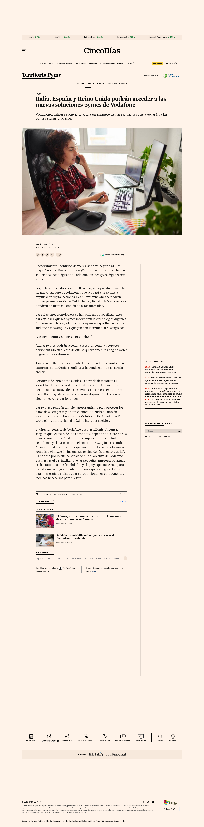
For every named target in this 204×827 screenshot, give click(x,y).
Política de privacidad (77, 821)
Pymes (88, 83)
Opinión (120, 63)
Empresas (40, 558)
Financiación (124, 83)
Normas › (123, 501)
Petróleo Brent (90, 37)
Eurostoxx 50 (122, 37)
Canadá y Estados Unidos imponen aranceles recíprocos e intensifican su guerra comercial (161, 369)
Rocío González (45, 244)
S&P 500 (59, 37)
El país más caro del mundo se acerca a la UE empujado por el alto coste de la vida (162, 402)
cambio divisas (105, 740)
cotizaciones (141, 740)
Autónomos (79, 83)
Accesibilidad (90, 821)
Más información (42, 571)
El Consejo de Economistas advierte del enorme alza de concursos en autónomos (90, 518)
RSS (102, 821)
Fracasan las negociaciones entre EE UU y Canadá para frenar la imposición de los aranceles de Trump (163, 391)
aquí (94, 571)
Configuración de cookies (59, 821)
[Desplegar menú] (24, 50)
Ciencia (116, 558)
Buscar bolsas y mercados (158, 423)
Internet (49, 558)
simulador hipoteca (49, 740)
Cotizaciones (81, 63)
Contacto (25, 821)
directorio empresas (122, 740)
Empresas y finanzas (47, 63)
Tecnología (89, 558)
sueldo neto (67, 740)
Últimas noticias (109, 63)
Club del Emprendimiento (171, 75)
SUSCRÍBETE (157, 63)
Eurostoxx (157, 437)
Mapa (98, 821)
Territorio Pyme (41, 75)
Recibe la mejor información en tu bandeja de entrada (61, 494)
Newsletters (109, 821)
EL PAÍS (129, 62)
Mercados (61, 63)
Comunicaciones (103, 558)
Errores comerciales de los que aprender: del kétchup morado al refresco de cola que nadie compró (163, 380)
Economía (70, 63)
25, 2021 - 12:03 (50, 247)
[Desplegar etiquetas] (125, 558)
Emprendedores (99, 83)
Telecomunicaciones (74, 558)
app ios (160, 740)
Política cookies (43, 821)
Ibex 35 (31, 37)
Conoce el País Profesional (102, 754)
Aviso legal (33, 821)
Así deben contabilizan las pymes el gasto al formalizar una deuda (85, 537)
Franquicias (112, 83)
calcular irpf (31, 740)
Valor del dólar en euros (158, 37)
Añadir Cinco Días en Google (115, 255)
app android (173, 740)
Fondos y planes (94, 63)
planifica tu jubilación (86, 740)
